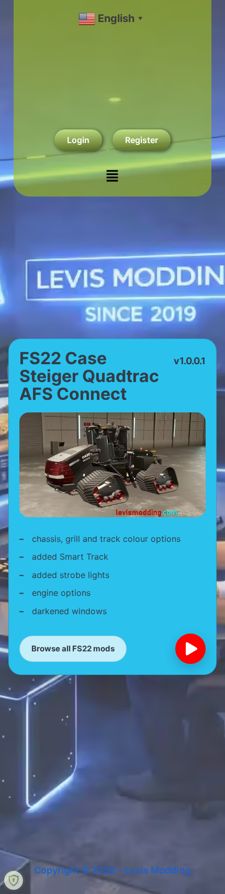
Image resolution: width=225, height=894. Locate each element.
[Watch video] (190, 649)
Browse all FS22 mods (73, 648)
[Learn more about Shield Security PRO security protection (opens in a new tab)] (13, 880)
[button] (112, 176)
